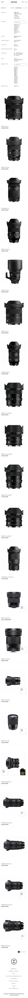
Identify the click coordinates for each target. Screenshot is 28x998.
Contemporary (18, 59)
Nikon (15, 29)
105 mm (15, 76)
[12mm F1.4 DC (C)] (14, 313)
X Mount (16, 26)
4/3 (14, 33)
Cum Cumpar (13, 978)
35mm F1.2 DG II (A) (5, 249)
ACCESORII (16, 16)
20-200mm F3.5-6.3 (5, 208)
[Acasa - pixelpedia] (14, 2)
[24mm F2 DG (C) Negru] (14, 394)
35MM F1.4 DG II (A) (5, 167)
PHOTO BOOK (17, 18)
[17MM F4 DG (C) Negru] (14, 517)
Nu (14, 48)
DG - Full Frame (18, 54)
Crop (15, 41)
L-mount (16, 32)
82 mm (15, 79)
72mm (15, 73)
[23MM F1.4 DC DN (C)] (14, 681)
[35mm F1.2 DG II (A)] (14, 231)
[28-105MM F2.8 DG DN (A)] (14, 804)
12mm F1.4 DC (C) (4, 331)
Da (14, 50)
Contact (13, 983)
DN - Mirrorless (18, 53)
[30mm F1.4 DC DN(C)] (14, 640)
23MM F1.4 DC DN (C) (5, 700)
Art (15, 58)
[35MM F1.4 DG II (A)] (14, 149)
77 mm (15, 80)
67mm (15, 72)
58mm (15, 70)
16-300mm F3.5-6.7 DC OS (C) (7, 577)
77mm (15, 75)
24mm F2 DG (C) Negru (6, 413)
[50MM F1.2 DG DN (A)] (14, 927)
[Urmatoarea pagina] (25, 952)
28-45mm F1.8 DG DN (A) (6, 863)
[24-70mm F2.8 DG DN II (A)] (14, 886)
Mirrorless (17, 36)
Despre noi (13, 968)
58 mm (15, 83)
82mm (15, 69)
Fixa (15, 44)
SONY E (15, 30)
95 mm (15, 78)
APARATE (16, 15)
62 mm (15, 81)
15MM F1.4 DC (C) (4, 126)
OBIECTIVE (16, 12)
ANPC (13, 973)
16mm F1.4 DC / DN (5, 740)
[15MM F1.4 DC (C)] (14, 108)
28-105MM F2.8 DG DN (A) (6, 822)
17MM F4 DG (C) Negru (6, 536)
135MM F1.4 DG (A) (5, 290)
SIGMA (15, 86)
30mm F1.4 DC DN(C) (5, 659)
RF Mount (16, 24)
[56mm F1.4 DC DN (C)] (14, 599)
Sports (16, 61)
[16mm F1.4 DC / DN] (14, 722)
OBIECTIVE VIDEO (18, 13)
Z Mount (16, 27)
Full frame (17, 40)
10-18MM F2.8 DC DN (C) (6, 781)
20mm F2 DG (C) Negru (6, 495)
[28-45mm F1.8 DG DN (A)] (14, 845)
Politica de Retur (13, 981)
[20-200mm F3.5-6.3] (14, 190)
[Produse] (2, 2)
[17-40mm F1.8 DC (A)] (14, 354)
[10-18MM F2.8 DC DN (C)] (14, 763)
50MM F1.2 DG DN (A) (5, 945)
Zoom (15, 45)
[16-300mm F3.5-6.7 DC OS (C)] (14, 558)
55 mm (15, 68)
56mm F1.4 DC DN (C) (5, 618)
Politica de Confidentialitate (13, 976)
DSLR (15, 37)
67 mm (15, 67)
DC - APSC (16, 55)
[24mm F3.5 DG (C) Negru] (14, 435)
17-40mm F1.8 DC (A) (5, 372)
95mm (15, 74)
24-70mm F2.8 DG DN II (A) (6, 904)
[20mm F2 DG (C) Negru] (14, 476)
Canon (15, 28)
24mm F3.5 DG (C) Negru (6, 454)
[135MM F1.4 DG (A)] (14, 272)
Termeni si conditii (13, 971)
